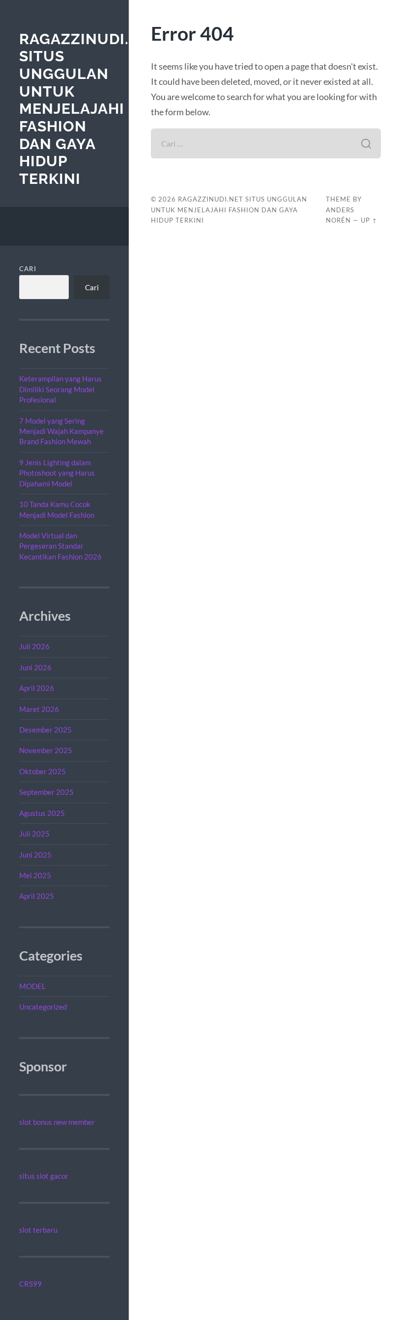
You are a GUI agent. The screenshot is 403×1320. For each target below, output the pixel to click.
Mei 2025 (35, 875)
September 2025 (46, 791)
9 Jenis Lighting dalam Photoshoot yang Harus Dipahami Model (57, 473)
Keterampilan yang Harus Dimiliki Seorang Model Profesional (60, 389)
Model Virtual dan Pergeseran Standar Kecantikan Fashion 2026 (60, 546)
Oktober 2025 (42, 771)
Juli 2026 (34, 646)
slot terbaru (38, 1229)
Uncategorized (43, 1006)
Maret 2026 (39, 709)
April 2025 (36, 895)
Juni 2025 (35, 854)
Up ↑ (369, 220)
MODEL (32, 986)
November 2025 (45, 750)
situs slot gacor (43, 1175)
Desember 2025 (45, 729)
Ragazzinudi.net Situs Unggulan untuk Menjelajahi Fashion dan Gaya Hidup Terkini (89, 109)
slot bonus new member (57, 1121)
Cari (27, 269)
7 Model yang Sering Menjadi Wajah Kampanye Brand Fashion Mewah (61, 431)
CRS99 (30, 1283)
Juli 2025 (34, 833)
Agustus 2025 (42, 813)
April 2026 (36, 688)
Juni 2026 (35, 667)
